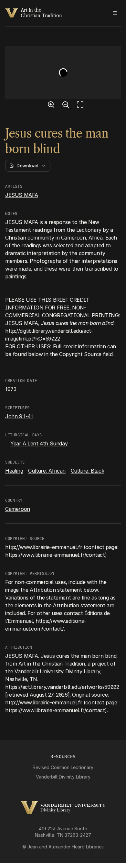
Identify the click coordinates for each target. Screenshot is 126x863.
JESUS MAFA (21, 195)
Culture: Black (87, 470)
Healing (14, 470)
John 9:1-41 (19, 416)
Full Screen (82, 105)
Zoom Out (66, 105)
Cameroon (17, 509)
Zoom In (52, 105)
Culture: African (47, 470)
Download (27, 165)
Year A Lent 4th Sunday (39, 443)
